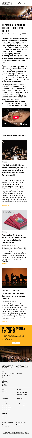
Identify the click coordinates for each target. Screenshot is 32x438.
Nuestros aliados (6, 409)
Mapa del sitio (19, 424)
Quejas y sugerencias (7, 424)
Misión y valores (6, 401)
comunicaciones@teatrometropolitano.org (13, 376)
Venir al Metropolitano (22, 394)
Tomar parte (20, 398)
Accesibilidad (5, 426)
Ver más (4, 205)
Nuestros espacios (6, 407)
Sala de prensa (5, 416)
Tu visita (19, 389)
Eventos (4, 389)
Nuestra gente (5, 403)
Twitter (4, 384)
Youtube (5, 385)
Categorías (5, 391)
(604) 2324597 (7, 375)
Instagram (5, 381)
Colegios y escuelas (22, 403)
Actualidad (4, 413)
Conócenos (5, 398)
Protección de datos (21, 422)
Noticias (4, 418)
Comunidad (20, 401)
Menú (27, 3)
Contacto (18, 426)
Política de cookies (6, 429)
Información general (22, 392)
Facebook (5, 382)
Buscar (19, 3)
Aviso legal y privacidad (7, 422)
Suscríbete (15, 342)
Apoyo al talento (21, 405)
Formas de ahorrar (6, 394)
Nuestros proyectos (7, 405)
